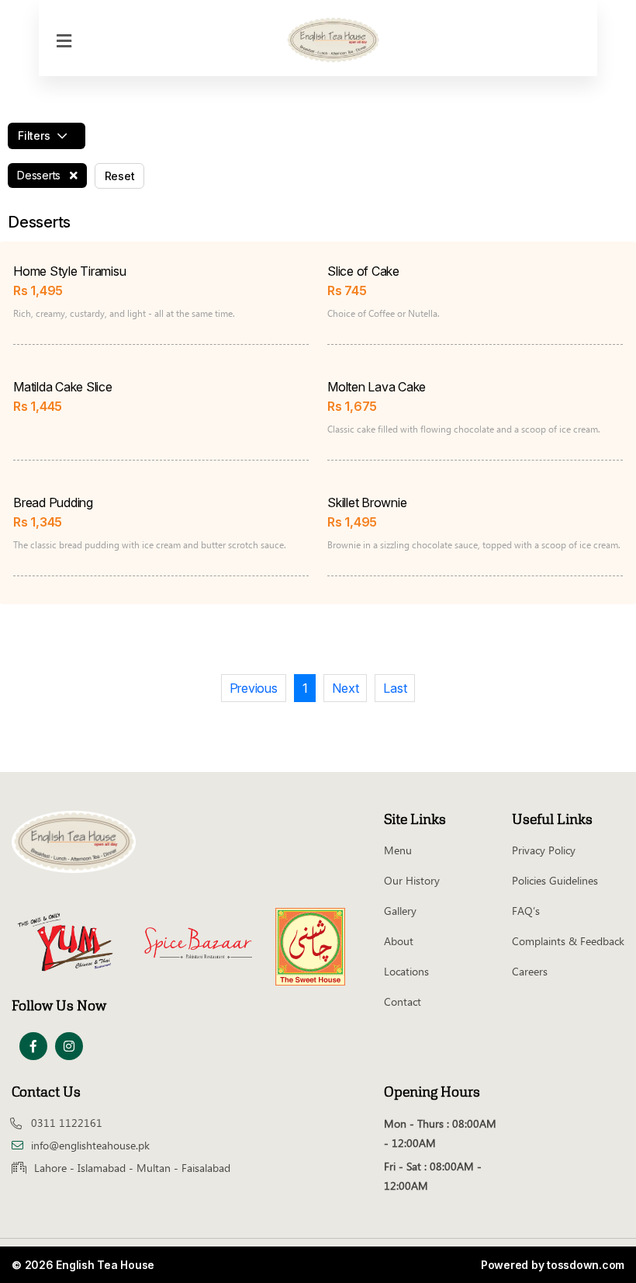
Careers (530, 971)
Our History (412, 880)
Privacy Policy (544, 850)
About (398, 941)
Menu (398, 850)
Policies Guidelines (555, 880)
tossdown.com (585, 1264)
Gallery (400, 910)
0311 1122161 (66, 1122)
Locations (406, 971)
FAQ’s (526, 910)
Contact (402, 1001)
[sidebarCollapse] (64, 38)
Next (345, 688)
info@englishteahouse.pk (90, 1145)
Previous (254, 688)
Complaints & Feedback (568, 941)
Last (394, 688)
